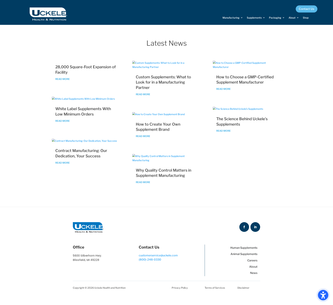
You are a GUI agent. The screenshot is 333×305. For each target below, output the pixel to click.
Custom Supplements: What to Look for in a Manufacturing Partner (163, 82)
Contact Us (306, 9)
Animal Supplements (243, 254)
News (253, 273)
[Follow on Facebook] (244, 227)
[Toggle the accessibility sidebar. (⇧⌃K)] (323, 295)
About (253, 266)
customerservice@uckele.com (158, 255)
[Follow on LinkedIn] (255, 227)
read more (62, 78)
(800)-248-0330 (150, 259)
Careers (252, 260)
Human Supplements (243, 247)
